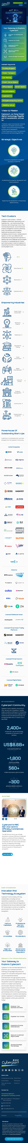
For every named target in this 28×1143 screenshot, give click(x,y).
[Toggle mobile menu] (25, 3)
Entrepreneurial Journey (7, 1078)
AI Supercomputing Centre (12, 100)
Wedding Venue (8, 105)
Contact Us (16, 1083)
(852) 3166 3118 (6, 1105)
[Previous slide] (3, 819)
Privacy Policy (18, 1115)
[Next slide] (6, 819)
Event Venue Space (10, 82)
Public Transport (8, 73)
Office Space (7, 87)
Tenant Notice (17, 1078)
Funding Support (8, 68)
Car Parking (6, 77)
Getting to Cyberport (18, 3)
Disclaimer (3, 1115)
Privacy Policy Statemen (15, 1134)
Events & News (5, 1080)
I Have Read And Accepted (14, 1139)
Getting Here (17, 1080)
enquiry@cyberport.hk (8, 1108)
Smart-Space (20, 87)
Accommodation (8, 91)
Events (20, 5)
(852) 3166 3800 (7, 1103)
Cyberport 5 (7, 96)
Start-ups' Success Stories (6, 1083)
